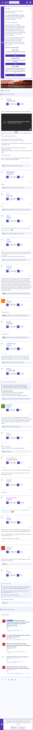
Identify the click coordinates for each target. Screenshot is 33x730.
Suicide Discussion (16, 626)
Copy (15, 55)
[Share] (29, 109)
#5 (31, 249)
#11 (31, 415)
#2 (31, 182)
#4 (31, 225)
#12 (31, 442)
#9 (31, 353)
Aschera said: (6, 583)
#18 (31, 580)
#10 (31, 378)
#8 (31, 331)
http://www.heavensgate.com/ (9, 136)
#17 (31, 556)
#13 (31, 467)
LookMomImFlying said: (8, 381)
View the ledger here (12, 22)
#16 (31, 527)
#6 (31, 276)
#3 (31, 203)
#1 (31, 109)
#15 (31, 507)
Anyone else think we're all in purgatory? (17, 656)
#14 (31, 489)
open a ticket (8, 45)
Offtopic (14, 638)
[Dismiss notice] (30, 9)
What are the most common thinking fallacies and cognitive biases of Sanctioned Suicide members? (18, 645)
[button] (2, 2)
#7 (31, 309)
